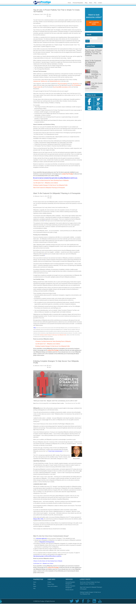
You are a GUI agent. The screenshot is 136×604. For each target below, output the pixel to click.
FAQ (34, 588)
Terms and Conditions (53, 586)
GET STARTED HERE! (94, 23)
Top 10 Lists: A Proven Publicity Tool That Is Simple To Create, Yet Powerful (56, 10)
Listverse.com (36, 81)
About (34, 586)
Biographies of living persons (47, 541)
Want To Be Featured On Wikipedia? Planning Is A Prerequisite (49, 187)
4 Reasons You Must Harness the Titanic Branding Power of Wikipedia (51, 180)
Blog (34, 584)
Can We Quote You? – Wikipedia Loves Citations (45, 182)
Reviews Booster (70, 589)
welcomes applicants (41, 538)
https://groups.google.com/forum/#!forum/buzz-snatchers (47, 556)
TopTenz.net (44, 81)
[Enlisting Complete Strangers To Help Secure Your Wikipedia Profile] (88, 71)
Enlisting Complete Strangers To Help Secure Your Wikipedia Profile (50, 185)
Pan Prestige (44, 3)
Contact (49, 582)
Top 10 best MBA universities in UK (62, 87)
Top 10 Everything (62, 83)
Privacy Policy (51, 584)
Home (34, 582)
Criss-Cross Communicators (55, 451)
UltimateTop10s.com (55, 81)
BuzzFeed (75, 83)
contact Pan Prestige (67, 173)
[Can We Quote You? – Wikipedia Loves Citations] (88, 83)
